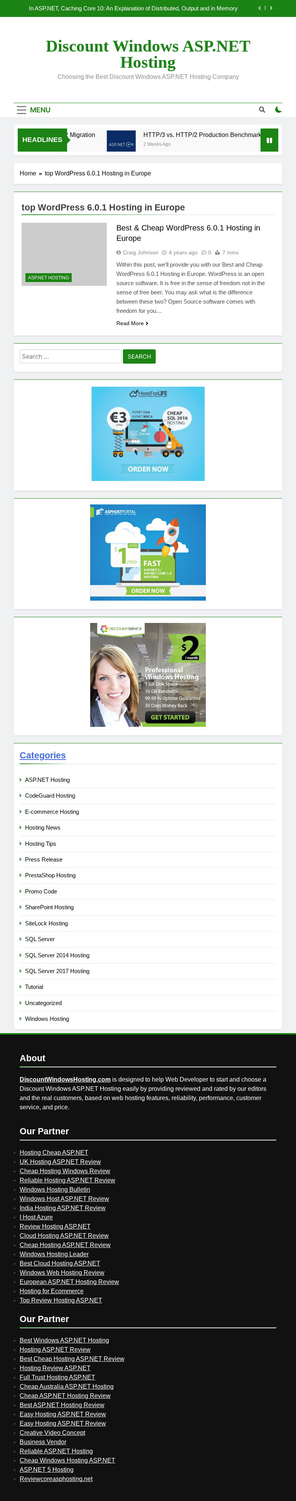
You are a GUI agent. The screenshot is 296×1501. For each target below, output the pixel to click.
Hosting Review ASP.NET (55, 1368)
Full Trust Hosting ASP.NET (57, 1377)
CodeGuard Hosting (50, 795)
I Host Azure (36, 1217)
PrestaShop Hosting (50, 875)
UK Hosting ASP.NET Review (60, 1162)
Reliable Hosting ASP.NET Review (67, 1180)
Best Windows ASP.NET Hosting (64, 1340)
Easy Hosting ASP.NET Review (63, 1414)
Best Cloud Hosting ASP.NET (60, 1263)
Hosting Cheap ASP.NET (54, 1152)
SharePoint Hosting (49, 907)
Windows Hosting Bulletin (55, 1189)
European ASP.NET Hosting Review (69, 1282)
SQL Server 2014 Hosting (57, 955)
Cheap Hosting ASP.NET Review (65, 1245)
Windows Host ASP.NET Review (64, 1198)
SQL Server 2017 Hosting (57, 971)
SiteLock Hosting (46, 923)
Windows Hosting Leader (54, 1254)
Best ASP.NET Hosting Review (62, 1405)
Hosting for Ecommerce (52, 1291)
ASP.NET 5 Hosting (47, 1469)
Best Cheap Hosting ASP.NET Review (72, 1359)
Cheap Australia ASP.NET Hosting (67, 1386)
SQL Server (40, 939)
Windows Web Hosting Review (62, 1272)
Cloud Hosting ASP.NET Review (64, 1235)
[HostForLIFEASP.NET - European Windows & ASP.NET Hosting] (148, 480)
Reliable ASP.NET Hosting (56, 1451)
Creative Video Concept (52, 1432)
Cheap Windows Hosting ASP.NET (67, 1460)
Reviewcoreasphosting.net (56, 1479)
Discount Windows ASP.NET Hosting (148, 54)
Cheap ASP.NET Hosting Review (65, 1395)
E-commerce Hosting (52, 811)
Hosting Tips (40, 843)
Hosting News (43, 827)
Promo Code (41, 891)
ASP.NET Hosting (48, 277)
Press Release (43, 859)
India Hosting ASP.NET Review (63, 1208)
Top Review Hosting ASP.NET (61, 1300)
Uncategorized (43, 1003)
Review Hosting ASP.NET (55, 1226)
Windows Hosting (47, 1018)
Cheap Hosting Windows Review (65, 1171)
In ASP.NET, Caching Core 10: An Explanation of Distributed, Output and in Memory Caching (133, 8)
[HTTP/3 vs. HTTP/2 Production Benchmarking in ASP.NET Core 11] (110, 144)
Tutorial (34, 986)
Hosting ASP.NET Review (55, 1349)
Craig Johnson (140, 252)
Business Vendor (43, 1442)
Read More (130, 323)
